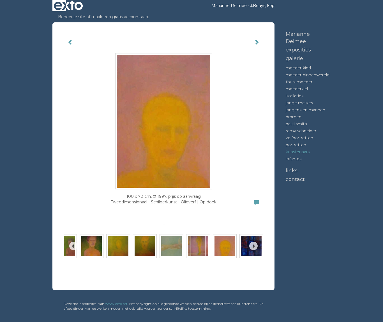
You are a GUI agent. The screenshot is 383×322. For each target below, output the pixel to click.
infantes (293, 158)
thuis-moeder (299, 81)
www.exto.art (116, 304)
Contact (295, 179)
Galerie (294, 58)
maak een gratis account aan (119, 16)
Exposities (298, 50)
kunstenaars (298, 151)
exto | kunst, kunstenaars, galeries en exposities (68, 5)
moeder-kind (298, 67)
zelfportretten (299, 137)
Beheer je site (71, 16)
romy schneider (301, 130)
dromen (293, 116)
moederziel (297, 88)
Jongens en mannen (305, 109)
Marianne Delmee (229, 5)
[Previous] (73, 246)
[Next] (253, 246)
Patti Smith (296, 123)
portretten (296, 144)
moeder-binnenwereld (307, 74)
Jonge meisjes (299, 102)
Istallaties (294, 95)
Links (291, 171)
